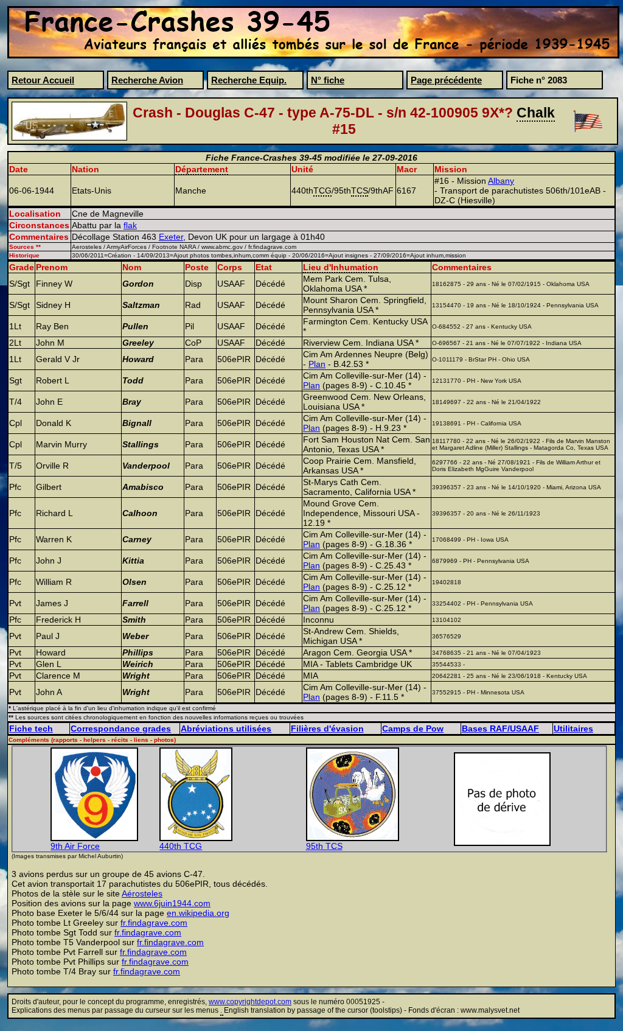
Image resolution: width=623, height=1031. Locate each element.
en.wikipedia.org (198, 913)
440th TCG (180, 846)
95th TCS (324, 846)
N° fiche (327, 80)
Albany (501, 181)
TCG (322, 190)
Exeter (171, 237)
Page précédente (446, 80)
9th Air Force (75, 846)
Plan (316, 364)
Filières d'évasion (327, 728)
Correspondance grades (121, 728)
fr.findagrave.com (153, 923)
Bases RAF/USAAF (500, 728)
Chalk (536, 113)
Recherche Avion (147, 80)
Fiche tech (31, 728)
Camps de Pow (413, 728)
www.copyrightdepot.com (250, 1002)
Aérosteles (142, 893)
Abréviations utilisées (226, 728)
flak (130, 225)
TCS (359, 190)
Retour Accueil (43, 80)
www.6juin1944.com (172, 903)
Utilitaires (573, 728)
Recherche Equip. (249, 80)
